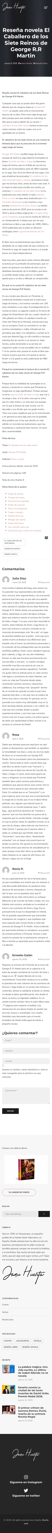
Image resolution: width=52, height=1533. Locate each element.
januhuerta (22, 1340)
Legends (22, 231)
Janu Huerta (27, 63)
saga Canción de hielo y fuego (24, 394)
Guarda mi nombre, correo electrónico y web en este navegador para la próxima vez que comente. (25, 1073)
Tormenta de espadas (18, 501)
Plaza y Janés (17, 459)
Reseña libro (11, 1347)
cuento (8, 1340)
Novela (37, 1340)
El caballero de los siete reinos (25, 190)
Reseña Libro (42, 63)
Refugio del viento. (17, 519)
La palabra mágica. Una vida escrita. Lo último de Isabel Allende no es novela (33, 1371)
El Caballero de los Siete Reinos (13, 542)
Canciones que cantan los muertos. (24, 530)
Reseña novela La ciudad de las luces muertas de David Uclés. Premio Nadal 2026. (33, 1392)
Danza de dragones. (17, 508)
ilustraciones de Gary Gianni (23, 205)
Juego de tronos (15, 493)
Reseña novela (10, 554)
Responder (45, 582)
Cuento (5, 1304)
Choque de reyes (16, 497)
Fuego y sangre (22, 180)
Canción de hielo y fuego (20, 161)
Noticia (5, 1312)
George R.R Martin (11, 154)
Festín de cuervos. (16, 504)
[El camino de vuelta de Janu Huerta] (26, 1169)
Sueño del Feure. (16, 523)
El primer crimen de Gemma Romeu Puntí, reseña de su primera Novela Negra (32, 1412)
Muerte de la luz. (16, 515)
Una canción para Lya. (18, 527)
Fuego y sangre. (15, 512)
